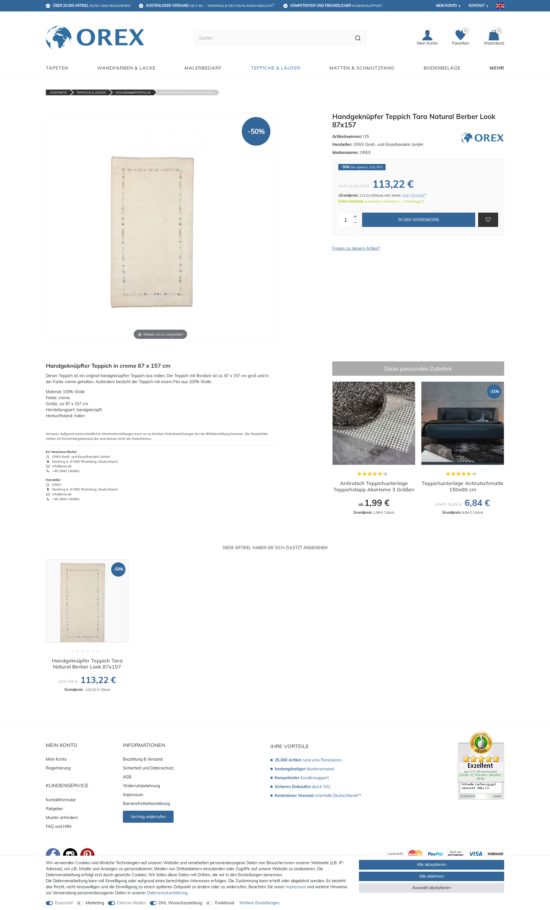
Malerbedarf (203, 68)
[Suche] (357, 38)
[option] (373, 448)
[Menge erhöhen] (355, 217)
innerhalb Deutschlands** (318, 795)
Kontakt (477, 5)
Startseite (58, 92)
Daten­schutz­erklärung (167, 892)
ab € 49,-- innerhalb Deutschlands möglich (210, 5)
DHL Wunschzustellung (180, 902)
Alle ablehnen (431, 876)
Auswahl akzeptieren (431, 887)
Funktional (224, 902)
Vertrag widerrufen (148, 816)
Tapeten (57, 68)
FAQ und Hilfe (59, 826)
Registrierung (58, 768)
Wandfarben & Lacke (126, 68)
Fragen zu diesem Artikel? (356, 248)
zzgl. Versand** (414, 195)
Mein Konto (446, 5)
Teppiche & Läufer (275, 68)
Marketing (95, 902)
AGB (127, 777)
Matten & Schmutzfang (362, 68)
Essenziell (64, 902)
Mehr (497, 68)
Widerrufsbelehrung (141, 785)
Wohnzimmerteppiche (133, 92)
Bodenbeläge (442, 68)
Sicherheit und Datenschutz (148, 768)
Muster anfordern (62, 817)
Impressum (133, 794)
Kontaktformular (61, 799)
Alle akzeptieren (431, 864)
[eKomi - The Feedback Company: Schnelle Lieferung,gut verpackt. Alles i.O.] (481, 765)
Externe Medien (131, 902)
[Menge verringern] (355, 223)
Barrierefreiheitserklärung (146, 803)
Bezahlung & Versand (142, 759)
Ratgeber (54, 808)
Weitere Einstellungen (259, 902)
